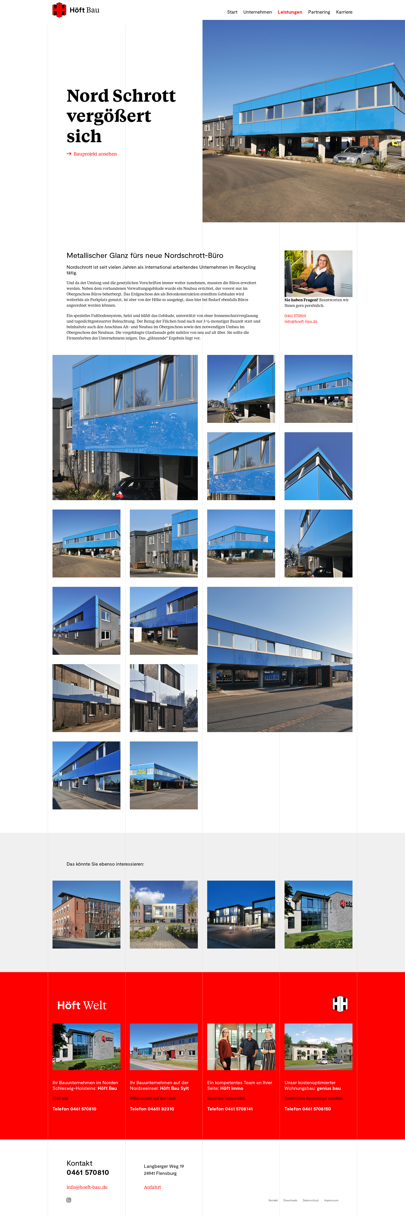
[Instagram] (70, 1198)
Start (232, 12)
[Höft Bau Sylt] (164, 1047)
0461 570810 (295, 315)
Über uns (60, 1098)
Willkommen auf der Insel (152, 1098)
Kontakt (273, 1200)
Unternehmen (257, 12)
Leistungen (290, 12)
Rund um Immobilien (226, 1098)
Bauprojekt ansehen (95, 154)
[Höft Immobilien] (241, 1047)
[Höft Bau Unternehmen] (86, 1047)
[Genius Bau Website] (318, 1047)
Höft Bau (75, 10)
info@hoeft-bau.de (301, 321)
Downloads (290, 1200)
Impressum (331, 1200)
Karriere (344, 12)
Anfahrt (152, 1187)
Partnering (319, 12)
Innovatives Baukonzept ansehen (314, 1098)
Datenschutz (311, 1200)
